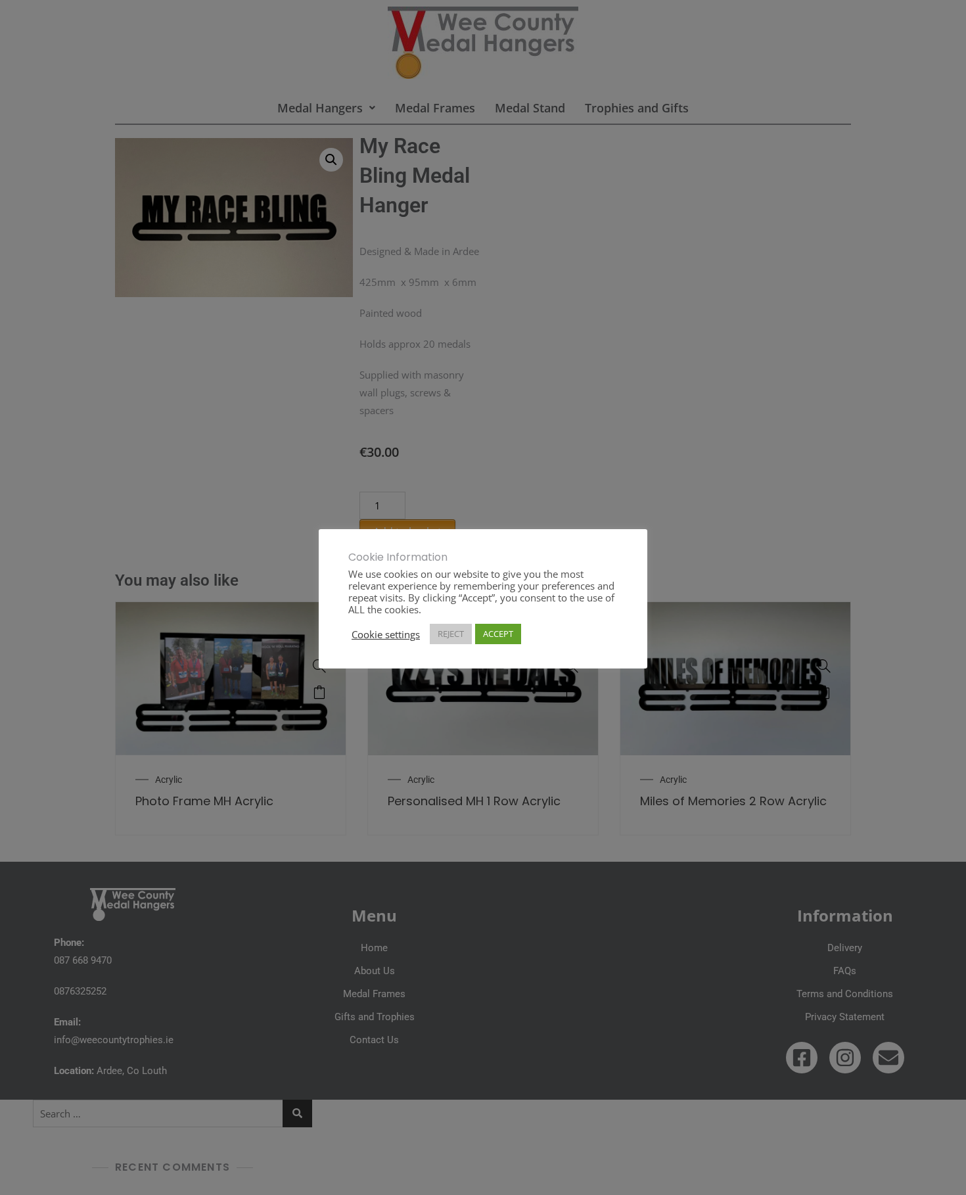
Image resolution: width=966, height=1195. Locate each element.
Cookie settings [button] (386, 634)
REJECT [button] (451, 634)
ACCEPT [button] (498, 634)
